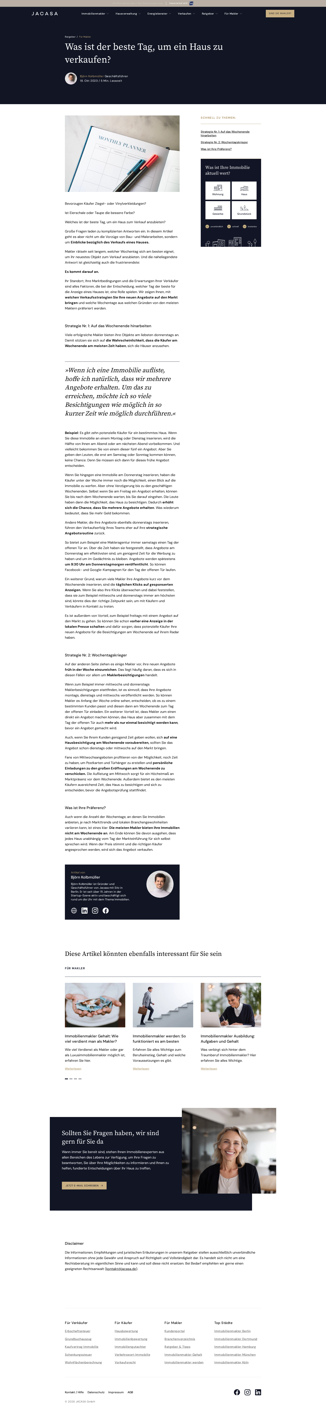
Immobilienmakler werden (184, 1362)
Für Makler (85, 36)
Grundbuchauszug (78, 1339)
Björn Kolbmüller (92, 76)
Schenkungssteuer (78, 1355)
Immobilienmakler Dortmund (235, 1339)
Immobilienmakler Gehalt (183, 1355)
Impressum (116, 1392)
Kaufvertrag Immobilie (81, 1347)
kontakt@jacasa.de (121, 1269)
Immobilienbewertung (131, 1339)
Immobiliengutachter (130, 1347)
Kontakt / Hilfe (74, 1392)
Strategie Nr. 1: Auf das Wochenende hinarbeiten (225, 133)
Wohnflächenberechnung (83, 1362)
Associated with (178, 3)
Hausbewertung (126, 1331)
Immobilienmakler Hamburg (235, 1347)
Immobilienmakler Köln (231, 1362)
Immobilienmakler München (235, 1355)
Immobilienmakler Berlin (232, 1331)
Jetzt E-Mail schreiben (82, 1185)
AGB (130, 1392)
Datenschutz (96, 1392)
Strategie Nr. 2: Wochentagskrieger (224, 142)
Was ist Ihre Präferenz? (216, 149)
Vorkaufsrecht (125, 1362)
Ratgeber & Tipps (177, 1347)
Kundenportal (175, 1331)
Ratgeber (70, 36)
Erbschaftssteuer (77, 1331)
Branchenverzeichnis (180, 1339)
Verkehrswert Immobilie (132, 1355)
